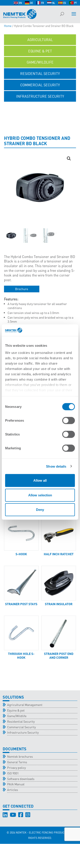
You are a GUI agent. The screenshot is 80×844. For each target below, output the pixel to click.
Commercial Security (21, 727)
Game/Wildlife (16, 716)
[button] (69, 159)
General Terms (17, 762)
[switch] (68, 420)
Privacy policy (16, 768)
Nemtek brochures (20, 756)
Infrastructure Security (23, 732)
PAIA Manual (15, 784)
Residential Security (21, 721)
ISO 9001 (13, 773)
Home (8, 26)
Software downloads (20, 779)
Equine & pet (16, 710)
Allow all (40, 480)
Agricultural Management (24, 705)
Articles (12, 790)
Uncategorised (40, 107)
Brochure (21, 289)
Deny (40, 510)
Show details (56, 466)
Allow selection (40, 495)
